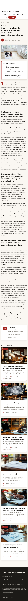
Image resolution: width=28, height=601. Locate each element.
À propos (4, 17)
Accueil (4, 9)
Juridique (4, 14)
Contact (12, 17)
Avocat (17, 11)
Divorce (22, 9)
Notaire (11, 11)
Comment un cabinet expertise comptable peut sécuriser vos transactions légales (12, 545)
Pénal (13, 14)
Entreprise (5, 11)
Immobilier (20, 14)
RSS (22, 584)
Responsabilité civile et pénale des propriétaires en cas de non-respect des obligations (14, 71)
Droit (16, 9)
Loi (9, 14)
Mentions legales (16, 584)
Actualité (10, 9)
